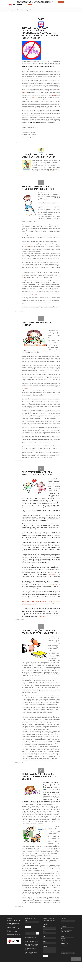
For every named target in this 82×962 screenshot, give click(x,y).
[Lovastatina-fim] (41, 24)
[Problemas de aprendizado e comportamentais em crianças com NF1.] (41, 770)
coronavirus (63, 945)
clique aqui (54, 611)
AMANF (62, 928)
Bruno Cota (63, 938)
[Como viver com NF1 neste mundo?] (41, 318)
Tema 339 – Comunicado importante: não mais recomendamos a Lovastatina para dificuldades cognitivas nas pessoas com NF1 (40, 33)
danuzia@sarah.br (39, 711)
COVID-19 (63, 946)
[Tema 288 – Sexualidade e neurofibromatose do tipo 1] (41, 182)
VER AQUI (24, 92)
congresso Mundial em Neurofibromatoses (65, 943)
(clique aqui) (32, 529)
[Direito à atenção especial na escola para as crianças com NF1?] (41, 626)
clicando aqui (53, 584)
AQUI (40, 77)
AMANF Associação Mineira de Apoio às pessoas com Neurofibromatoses (66, 931)
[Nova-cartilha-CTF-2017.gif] (41, 150)
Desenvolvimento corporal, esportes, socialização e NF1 (38, 473)
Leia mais (52, 170)
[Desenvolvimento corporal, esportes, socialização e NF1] (41, 468)
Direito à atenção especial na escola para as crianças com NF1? (41, 631)
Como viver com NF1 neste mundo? (36, 323)
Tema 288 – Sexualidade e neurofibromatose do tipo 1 (38, 187)
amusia (62, 934)
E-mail (26, 920)
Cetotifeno (63, 940)
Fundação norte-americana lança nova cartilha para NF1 (38, 155)
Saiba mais (48, 2)
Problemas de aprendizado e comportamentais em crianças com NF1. (39, 776)
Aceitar (60, 2)
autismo (62, 936)
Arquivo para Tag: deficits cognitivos (20, 10)
